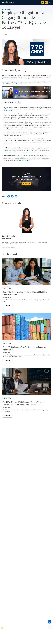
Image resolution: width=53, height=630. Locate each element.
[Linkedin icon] (16, 196)
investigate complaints (21, 158)
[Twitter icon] (12, 196)
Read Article (7, 305)
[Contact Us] (46, 2)
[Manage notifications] (2, 628)
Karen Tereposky (5, 82)
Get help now (26, 183)
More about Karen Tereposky (8, 247)
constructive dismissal (25, 160)
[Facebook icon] (8, 196)
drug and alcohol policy (39, 132)
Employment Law (6, 9)
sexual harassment (31, 152)
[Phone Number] (42, 2)
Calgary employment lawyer (17, 82)
